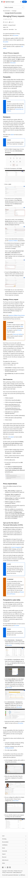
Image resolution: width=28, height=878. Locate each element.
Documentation (6, 10)
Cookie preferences (17, 872)
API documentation (9, 748)
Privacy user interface (17, 334)
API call (19, 330)
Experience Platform (13, 240)
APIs (7, 27)
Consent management (16, 547)
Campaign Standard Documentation (13, 13)
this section (15, 35)
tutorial (12, 134)
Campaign (14, 10)
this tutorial (11, 437)
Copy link (12, 22)
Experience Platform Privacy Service (17, 315)
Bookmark (6, 22)
